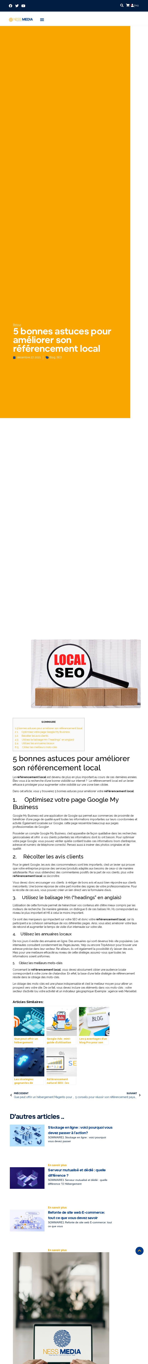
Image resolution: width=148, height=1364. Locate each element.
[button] (122, 5)
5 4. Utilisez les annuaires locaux (34, 743)
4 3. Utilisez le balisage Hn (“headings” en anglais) (44, 739)
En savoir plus (57, 1165)
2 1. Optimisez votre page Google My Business (42, 731)
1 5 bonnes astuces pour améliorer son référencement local (48, 728)
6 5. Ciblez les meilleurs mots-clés (36, 747)
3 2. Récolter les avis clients (31, 735)
